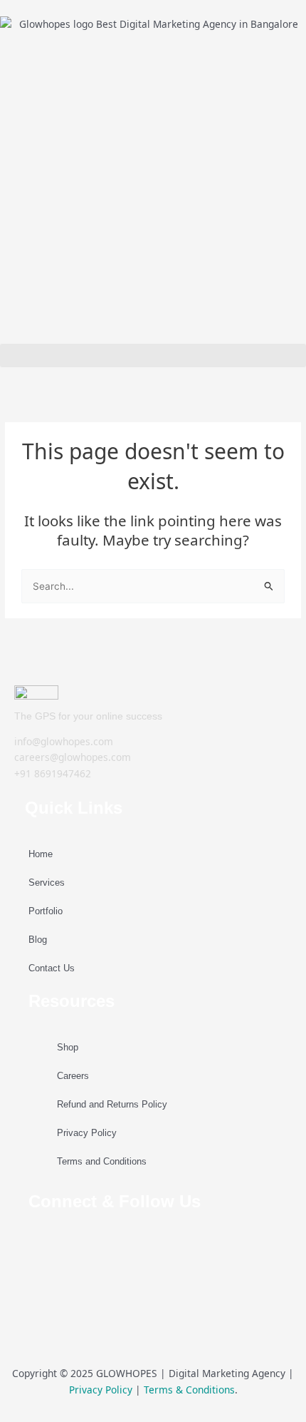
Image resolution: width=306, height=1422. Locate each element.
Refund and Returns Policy (112, 1104)
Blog (37, 939)
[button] (153, 355)
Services (46, 882)
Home (40, 854)
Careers (73, 1075)
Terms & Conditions (189, 1389)
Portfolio (45, 911)
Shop (67, 1047)
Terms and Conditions (102, 1161)
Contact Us (51, 968)
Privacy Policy (87, 1132)
